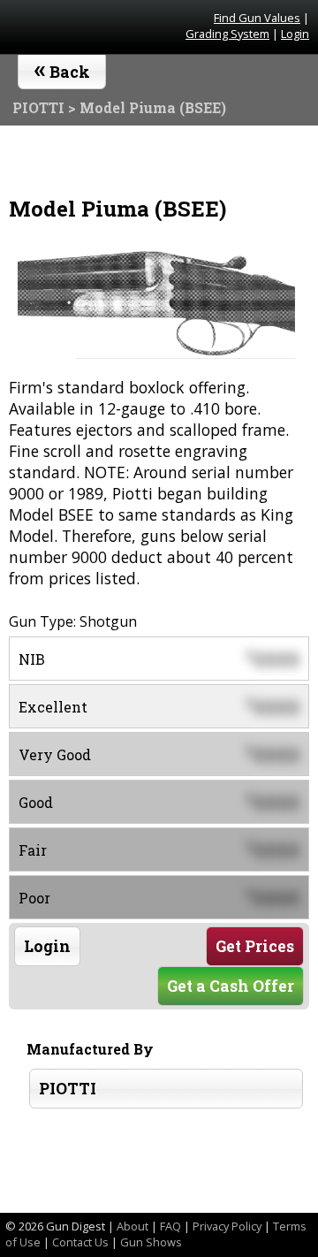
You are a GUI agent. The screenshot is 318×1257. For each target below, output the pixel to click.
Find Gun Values (257, 18)
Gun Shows (151, 1242)
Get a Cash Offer (230, 986)
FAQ (170, 1226)
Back (62, 68)
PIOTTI (67, 1088)
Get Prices (255, 946)
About (132, 1226)
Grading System (227, 34)
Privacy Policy (227, 1226)
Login (295, 34)
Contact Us (80, 1242)
